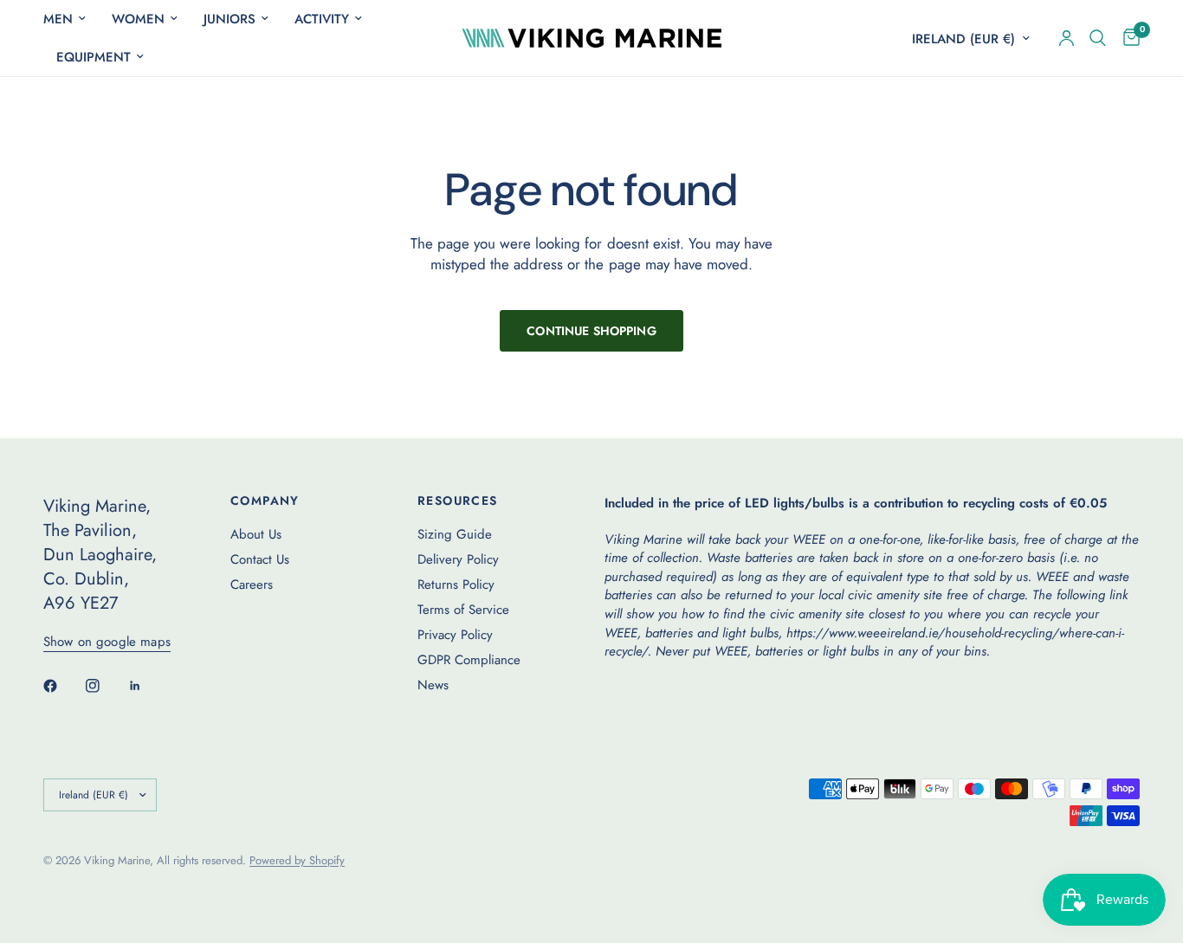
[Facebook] (62, 686)
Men (58, 19)
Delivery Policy (458, 559)
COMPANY (265, 500)
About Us (255, 534)
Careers (251, 584)
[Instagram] (105, 686)
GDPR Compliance (468, 659)
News (433, 684)
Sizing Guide (454, 534)
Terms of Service (463, 609)
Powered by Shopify (297, 860)
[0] (1127, 38)
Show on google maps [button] (107, 642)
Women (138, 19)
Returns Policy (456, 584)
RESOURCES (457, 500)
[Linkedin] (147, 686)
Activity (321, 19)
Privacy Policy (455, 634)
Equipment (93, 57)
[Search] (1098, 38)
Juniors (229, 19)
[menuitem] (71, 19)
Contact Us (259, 559)
